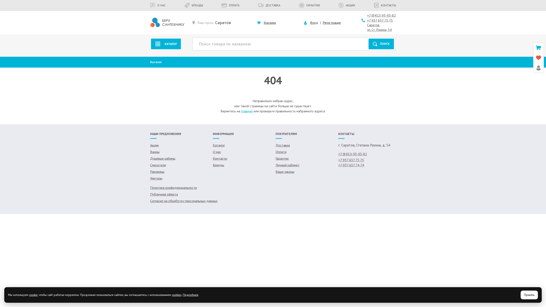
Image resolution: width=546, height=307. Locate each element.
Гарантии (313, 5)
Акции (350, 5)
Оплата (234, 5)
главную (247, 111)
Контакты (388, 5)
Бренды (197, 5)
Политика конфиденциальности (173, 187)
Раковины (157, 171)
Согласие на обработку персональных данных (184, 201)
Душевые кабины (162, 158)
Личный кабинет (287, 165)
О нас (161, 5)
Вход (314, 22)
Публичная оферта (164, 194)
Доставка (273, 5)
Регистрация (332, 22)
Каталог (171, 44)
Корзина (270, 22)
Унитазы (156, 178)
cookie (33, 295)
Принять (529, 295)
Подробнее (190, 295)
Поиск (385, 44)
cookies (177, 295)
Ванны (155, 152)
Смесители (158, 165)
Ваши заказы (285, 171)
